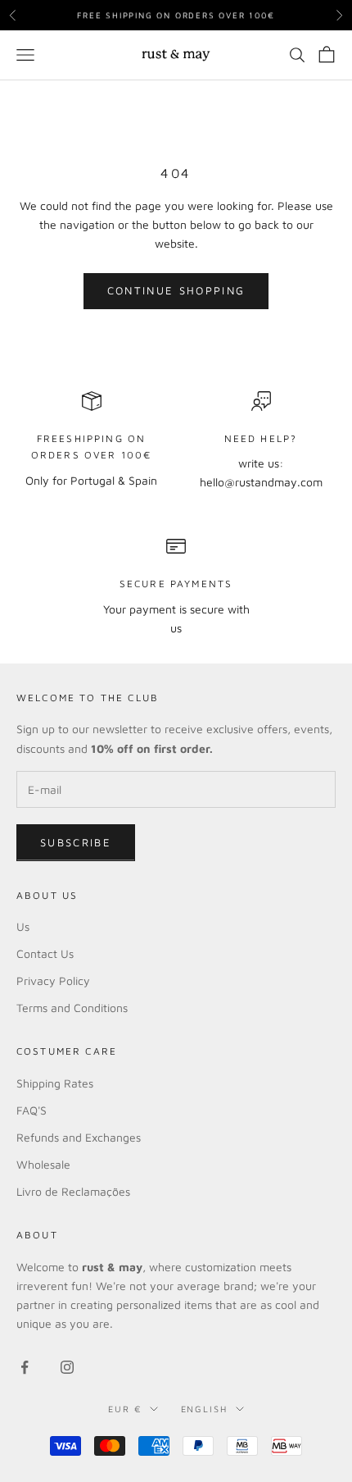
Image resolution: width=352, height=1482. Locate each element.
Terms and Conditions (72, 1008)
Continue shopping (176, 290)
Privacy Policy (53, 980)
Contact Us (45, 953)
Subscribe (75, 842)
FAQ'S (31, 1110)
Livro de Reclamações (73, 1191)
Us (22, 926)
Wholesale (43, 1164)
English (204, 1408)
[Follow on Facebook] (24, 1367)
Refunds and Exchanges (78, 1137)
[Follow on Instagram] (67, 1367)
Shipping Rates (54, 1083)
